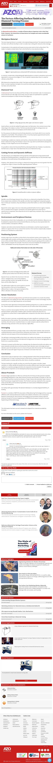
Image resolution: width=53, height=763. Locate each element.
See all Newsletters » (6, 708)
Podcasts (34, 731)
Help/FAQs (34, 735)
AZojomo (34, 730)
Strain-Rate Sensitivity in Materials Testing (14, 617)
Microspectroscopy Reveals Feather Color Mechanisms (17, 611)
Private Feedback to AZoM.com (44, 484)
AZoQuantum (16, 721)
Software (25, 737)
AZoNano (5, 719)
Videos (24, 730)
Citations (5, 423)
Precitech (3, 375)
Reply (4, 440)
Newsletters (43, 724)
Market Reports (35, 722)
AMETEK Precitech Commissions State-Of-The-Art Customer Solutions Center (42, 284)
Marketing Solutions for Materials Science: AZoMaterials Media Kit (21, 606)
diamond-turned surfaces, (10, 31)
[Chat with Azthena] (49, 760)
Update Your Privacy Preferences (12, 761)
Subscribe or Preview (12, 689)
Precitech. (29, 413)
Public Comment (30, 484)
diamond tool (5, 93)
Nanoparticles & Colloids (13, 701)
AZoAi (14, 722)
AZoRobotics (6, 721)
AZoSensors (15, 719)
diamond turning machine (15, 297)
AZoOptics (5, 724)
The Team (34, 737)
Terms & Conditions (43, 730)
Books (24, 726)
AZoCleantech (6, 722)
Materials (34, 724)
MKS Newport (7, 602)
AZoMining (5, 728)
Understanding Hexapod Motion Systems (13, 600)
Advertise (43, 728)
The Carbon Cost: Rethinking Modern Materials (32, 585)
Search (42, 721)
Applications (35, 726)
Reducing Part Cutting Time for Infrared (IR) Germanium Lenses (29, 646)
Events (24, 731)
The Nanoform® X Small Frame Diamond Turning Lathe (15, 672)
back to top (46, 746)
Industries (34, 728)
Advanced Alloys (11, 688)
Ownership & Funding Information (44, 741)
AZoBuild (5, 726)
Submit (49, 486)
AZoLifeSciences (16, 726)
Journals (25, 735)
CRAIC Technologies (8, 613)
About (42, 719)
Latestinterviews (9, 495)
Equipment (25, 724)
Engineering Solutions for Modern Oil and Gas (32, 562)
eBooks (25, 728)
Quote (26, 680)
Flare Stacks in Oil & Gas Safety (28, 573)
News (24, 719)
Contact (42, 726)
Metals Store (26, 733)
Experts (34, 733)
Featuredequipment (26, 495)
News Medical (16, 724)
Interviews (34, 721)
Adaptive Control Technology (41, 281)
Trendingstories (43, 495)
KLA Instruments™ (8, 619)
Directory (25, 1)
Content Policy (44, 738)
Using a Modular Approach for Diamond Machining (26, 626)
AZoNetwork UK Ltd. (8, 608)
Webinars (34, 719)
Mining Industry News (12, 694)
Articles (25, 721)
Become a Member (45, 722)
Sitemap (43, 736)
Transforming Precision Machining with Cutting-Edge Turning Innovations (41, 277)
